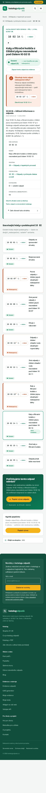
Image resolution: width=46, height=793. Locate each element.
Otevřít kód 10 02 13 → (23, 102)
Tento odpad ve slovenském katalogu (19, 204)
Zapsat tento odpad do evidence (23, 70)
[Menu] (40, 8)
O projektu (7, 730)
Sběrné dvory (8, 665)
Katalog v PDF (8, 640)
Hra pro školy (8, 720)
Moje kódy (7, 700)
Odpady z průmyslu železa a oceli (17, 21)
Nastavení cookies (32, 748)
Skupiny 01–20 (8, 631)
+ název (30, 37)
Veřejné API (7, 709)
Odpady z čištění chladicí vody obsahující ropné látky (35, 343)
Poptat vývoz (23, 530)
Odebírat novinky (23, 587)
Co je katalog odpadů (11, 635)
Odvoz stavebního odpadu (12, 670)
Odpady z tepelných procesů (19, 17)
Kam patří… (7, 656)
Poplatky (6, 661)
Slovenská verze (8, 748)
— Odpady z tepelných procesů (22, 165)
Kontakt (6, 734)
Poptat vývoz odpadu (20, 499)
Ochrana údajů (19, 748)
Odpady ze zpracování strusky (33, 242)
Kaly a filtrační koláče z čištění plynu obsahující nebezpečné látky (35, 394)
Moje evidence (8, 695)
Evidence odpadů (9, 686)
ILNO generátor (8, 691)
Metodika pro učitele (10, 725)
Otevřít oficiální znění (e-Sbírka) (17, 201)
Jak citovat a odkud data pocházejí (16, 645)
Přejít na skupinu (16, 540)
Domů (5, 17)
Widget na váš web (10, 705)
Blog (4, 675)
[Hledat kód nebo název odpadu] (35, 8)
